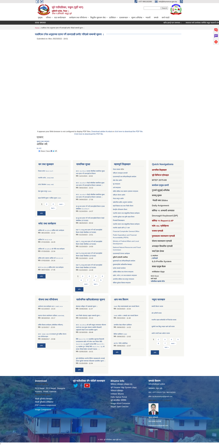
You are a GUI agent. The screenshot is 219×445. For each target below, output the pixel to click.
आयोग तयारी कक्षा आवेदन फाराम (161, 333)
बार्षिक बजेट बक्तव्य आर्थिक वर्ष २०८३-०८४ (50, 258)
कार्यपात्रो (155, 258)
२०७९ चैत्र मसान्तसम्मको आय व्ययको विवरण (126, 306)
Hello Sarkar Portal (119, 397)
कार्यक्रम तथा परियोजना (78, 17)
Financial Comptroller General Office (126, 231)
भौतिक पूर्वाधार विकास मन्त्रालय (122, 283)
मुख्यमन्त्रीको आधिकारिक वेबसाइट (122, 264)
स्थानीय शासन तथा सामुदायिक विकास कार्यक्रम (126, 213)
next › (61, 204)
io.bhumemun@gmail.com (158, 425)
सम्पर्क (156, 17)
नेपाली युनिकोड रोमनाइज (43, 399)
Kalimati (53, 391)
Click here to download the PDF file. (88, 134)
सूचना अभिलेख (136, 17)
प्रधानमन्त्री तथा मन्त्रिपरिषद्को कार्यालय (124, 176)
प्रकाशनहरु (123, 17)
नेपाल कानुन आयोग (118, 198)
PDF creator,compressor (45, 405)
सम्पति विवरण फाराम (157, 306)
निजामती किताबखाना (119, 220)
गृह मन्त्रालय (116, 184)
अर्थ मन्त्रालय (117, 187)
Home (37, 28)
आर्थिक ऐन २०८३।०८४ (45, 239)
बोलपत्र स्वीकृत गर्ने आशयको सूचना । (87, 306)
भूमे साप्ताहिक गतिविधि (118, 400)
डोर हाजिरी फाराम (157, 313)
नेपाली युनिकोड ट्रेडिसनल (44, 402)
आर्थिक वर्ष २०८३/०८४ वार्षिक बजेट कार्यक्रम (51, 230)
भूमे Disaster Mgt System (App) (124, 387)
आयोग (120, 180)
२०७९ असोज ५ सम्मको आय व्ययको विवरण (126, 315)
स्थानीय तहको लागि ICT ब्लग (121, 228)
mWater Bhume (117, 394)
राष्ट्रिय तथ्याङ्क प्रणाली (120, 173)
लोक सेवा (116, 180)
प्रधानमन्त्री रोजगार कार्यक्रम (121, 253)
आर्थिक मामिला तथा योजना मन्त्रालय (123, 272)
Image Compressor (43, 409)
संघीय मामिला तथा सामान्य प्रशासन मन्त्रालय (125, 191)
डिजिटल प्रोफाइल (117, 391)
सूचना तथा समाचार (43, 141)
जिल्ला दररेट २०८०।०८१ (45, 171)
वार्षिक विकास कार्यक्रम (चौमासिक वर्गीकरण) (50, 325)
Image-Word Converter (120, 403)
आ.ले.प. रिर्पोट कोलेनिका (121, 343)
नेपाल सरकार (116, 169)
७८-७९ (39, 148)
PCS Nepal (39, 388)
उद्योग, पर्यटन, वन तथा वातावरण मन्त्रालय (125, 275)
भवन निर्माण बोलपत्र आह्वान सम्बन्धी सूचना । (88, 315)
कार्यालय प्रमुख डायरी (160, 185)
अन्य (41, 213)
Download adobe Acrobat (101, 131)
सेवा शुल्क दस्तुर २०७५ (44, 191)
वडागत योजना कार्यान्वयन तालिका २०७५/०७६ (51, 315)
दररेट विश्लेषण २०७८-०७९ (46, 184)
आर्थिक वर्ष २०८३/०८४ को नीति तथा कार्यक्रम (51, 249)
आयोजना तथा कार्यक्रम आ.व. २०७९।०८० (50, 306)
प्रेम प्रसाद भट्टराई (155, 421)
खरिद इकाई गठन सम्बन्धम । (163, 23)
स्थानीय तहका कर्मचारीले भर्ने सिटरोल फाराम (164, 320)
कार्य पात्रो (165, 17)
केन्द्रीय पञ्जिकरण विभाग (120, 209)
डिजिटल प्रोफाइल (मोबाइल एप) (121, 384)
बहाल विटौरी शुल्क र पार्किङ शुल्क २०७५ (49, 198)
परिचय (48, 17)
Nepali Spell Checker (120, 407)
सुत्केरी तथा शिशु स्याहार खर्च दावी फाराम (163, 326)
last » (53, 208)
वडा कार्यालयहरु (60, 17)
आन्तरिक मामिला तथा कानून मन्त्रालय (123, 279)
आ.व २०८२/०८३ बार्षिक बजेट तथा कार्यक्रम (50, 267)
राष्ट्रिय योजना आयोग (119, 195)
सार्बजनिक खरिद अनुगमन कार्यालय (122, 202)
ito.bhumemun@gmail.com (162, 396)
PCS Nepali (51, 388)
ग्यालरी (148, 17)
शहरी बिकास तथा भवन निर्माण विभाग (123, 206)
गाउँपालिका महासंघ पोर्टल (158, 281)
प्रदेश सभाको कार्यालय (119, 268)
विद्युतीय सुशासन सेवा (98, 17)
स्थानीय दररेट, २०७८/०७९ (46, 178)
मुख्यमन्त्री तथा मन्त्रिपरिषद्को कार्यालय (124, 261)
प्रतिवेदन (112, 17)
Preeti (45, 391)
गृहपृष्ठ (40, 17)
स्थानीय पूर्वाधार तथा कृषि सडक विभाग (123, 217)
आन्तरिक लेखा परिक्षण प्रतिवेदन (123, 325)
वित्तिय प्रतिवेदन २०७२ (120, 334)
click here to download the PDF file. (128, 131)
